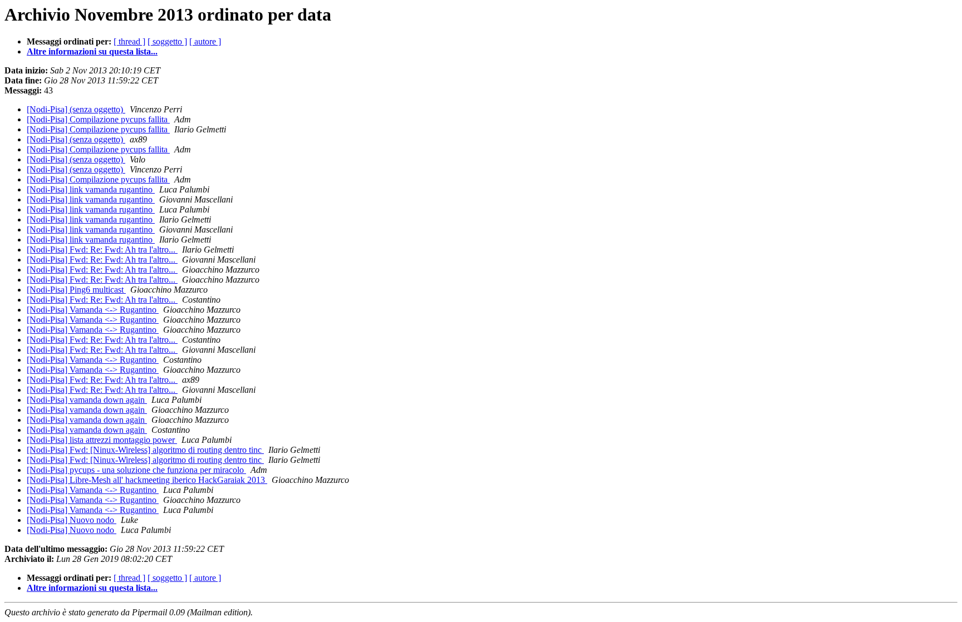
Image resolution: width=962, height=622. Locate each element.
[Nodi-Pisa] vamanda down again (87, 399)
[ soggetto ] (167, 41)
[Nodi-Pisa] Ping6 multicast (76, 289)
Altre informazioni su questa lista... (92, 51)
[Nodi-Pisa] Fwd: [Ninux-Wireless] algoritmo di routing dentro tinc (145, 450)
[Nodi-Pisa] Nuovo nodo (71, 520)
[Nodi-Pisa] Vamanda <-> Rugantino (93, 309)
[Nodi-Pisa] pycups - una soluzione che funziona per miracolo (136, 470)
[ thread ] (129, 41)
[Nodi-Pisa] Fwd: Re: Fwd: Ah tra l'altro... (102, 249)
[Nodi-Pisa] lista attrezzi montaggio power (102, 440)
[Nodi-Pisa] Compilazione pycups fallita (98, 119)
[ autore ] (205, 41)
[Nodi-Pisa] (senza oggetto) (76, 109)
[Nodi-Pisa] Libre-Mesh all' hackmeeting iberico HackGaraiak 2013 (147, 480)
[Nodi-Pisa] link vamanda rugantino (91, 189)
